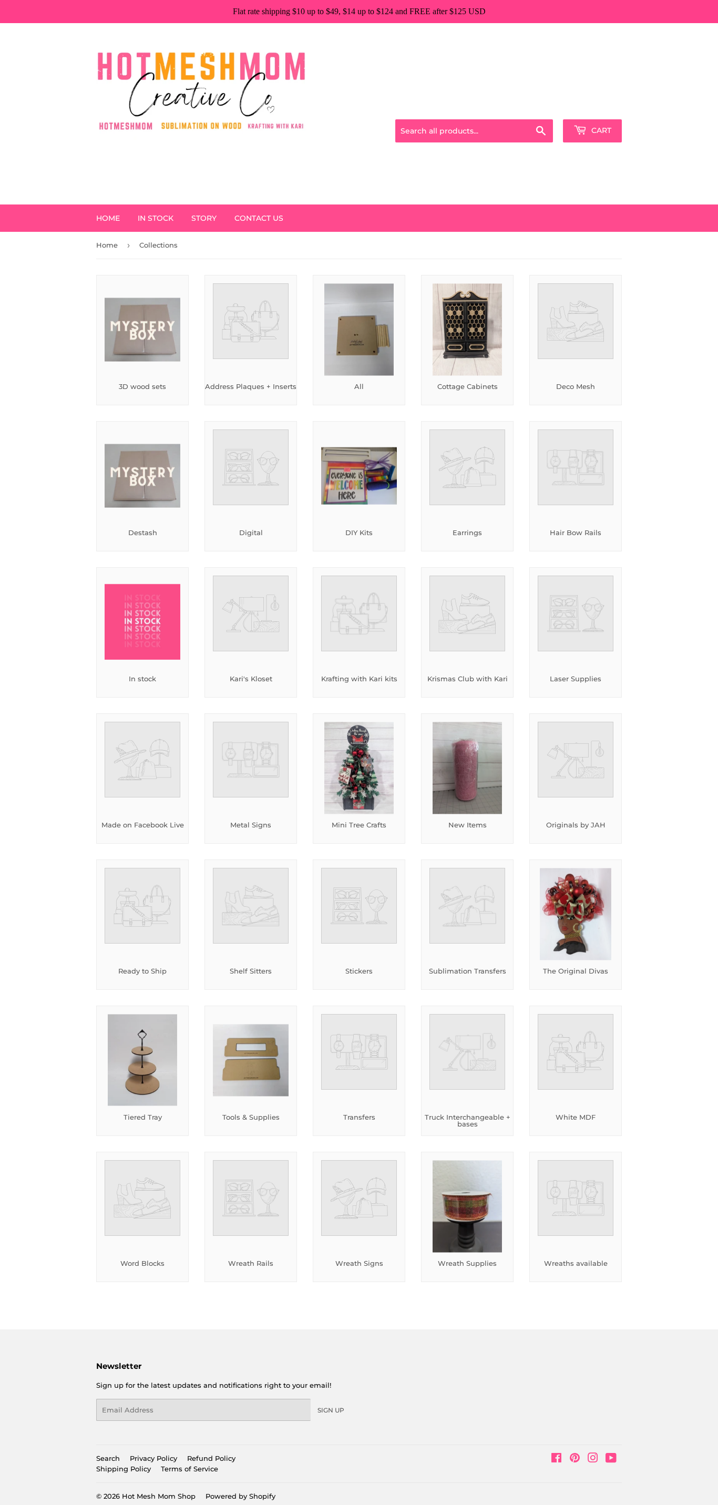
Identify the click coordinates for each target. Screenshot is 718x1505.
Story (204, 218)
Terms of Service (189, 1469)
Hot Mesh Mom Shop (159, 1496)
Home (108, 218)
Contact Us (258, 218)
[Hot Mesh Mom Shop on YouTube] (611, 1459)
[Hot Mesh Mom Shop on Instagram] (593, 1459)
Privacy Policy (153, 1458)
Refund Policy (211, 1458)
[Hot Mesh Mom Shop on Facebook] (556, 1459)
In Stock (155, 218)
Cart (600, 130)
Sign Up (330, 1410)
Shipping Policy (123, 1469)
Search (108, 1458)
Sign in (538, 106)
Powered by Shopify (240, 1496)
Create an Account (593, 106)
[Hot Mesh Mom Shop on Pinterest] (574, 1459)
